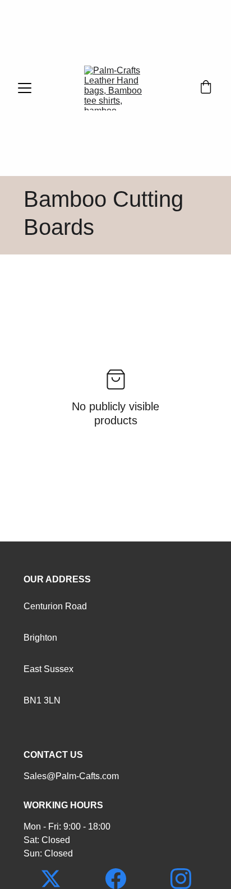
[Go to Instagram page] (180, 878)
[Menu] (24, 88)
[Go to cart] (205, 88)
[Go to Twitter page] (56, 878)
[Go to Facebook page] (121, 878)
